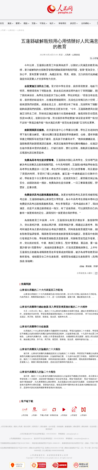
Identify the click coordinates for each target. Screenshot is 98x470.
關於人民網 (18, 426)
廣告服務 (43, 426)
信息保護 (93, 426)
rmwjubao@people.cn (81, 438)
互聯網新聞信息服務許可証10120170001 (15, 443)
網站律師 (85, 426)
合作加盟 (52, 426)
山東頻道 (11, 30)
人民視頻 (63, 415)
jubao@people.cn (72, 434)
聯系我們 (49, 429)
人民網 (2, 30)
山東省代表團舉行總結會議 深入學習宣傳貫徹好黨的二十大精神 (53, 306)
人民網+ (34, 415)
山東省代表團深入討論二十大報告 (38, 372)
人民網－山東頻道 (72, 55)
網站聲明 (76, 426)
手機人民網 (44, 415)
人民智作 (83, 415)
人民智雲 (73, 415)
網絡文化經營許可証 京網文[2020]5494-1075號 (46, 448)
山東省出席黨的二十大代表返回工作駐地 (41, 290)
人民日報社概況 (6, 426)
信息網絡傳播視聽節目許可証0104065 (14, 448)
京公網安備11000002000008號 (53, 450)
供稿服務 (60, 426)
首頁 (2, 23)
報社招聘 (27, 426)
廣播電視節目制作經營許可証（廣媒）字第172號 (80, 443)
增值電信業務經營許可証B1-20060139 (46, 443)
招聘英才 (35, 426)
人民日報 (24, 415)
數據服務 (68, 426)
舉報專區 (62, 23)
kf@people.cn (27, 438)
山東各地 (20, 30)
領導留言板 (54, 415)
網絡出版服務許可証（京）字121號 (77, 448)
